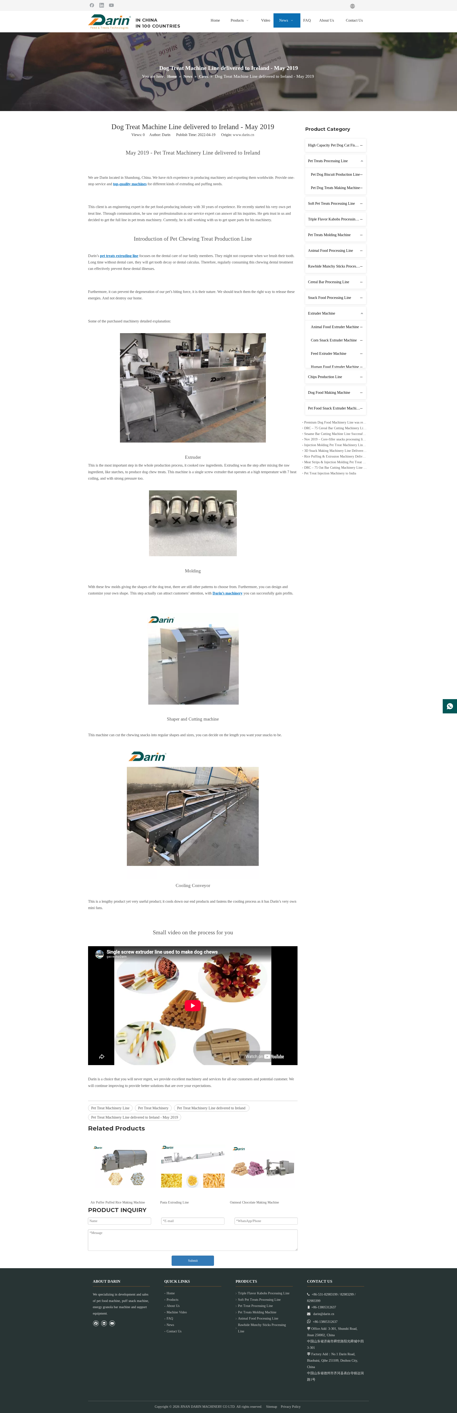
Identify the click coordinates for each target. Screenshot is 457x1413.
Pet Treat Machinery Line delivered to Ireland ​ (211, 1108)
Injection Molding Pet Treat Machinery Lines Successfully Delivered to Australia (335, 445)
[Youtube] (111, 5)
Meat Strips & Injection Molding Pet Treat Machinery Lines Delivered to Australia (335, 462)
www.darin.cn (243, 135)
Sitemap (271, 1406)
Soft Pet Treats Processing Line (331, 203)
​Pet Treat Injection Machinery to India (330, 473)
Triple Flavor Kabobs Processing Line (336, 219)
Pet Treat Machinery (153, 1108)
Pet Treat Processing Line (255, 1306)
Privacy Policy (291, 1406)
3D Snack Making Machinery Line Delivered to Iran (335, 451)
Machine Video (177, 1312)
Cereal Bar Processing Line (328, 282)
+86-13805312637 (325, 1322)
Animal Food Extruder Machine (335, 327)
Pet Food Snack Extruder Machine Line (337, 408)
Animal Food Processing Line (330, 250)
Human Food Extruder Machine (335, 367)
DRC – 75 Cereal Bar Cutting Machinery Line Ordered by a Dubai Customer (335, 428)
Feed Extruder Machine (328, 353)
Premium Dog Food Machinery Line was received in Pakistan (335, 422)
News (170, 1325)
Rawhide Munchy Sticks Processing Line (337, 266)
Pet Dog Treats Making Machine (335, 188)
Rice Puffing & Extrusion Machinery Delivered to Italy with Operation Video (335, 456)
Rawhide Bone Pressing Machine (252, 1202)
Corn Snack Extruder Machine (334, 340)
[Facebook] (92, 5)
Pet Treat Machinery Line (110, 1108)
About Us (173, 1306)
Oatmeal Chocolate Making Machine (184, 1202)
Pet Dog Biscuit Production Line (335, 174)
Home (171, 1293)
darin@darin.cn (323, 1314)
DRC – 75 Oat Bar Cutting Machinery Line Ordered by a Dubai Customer (335, 467)
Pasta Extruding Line (104, 1202)
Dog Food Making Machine (329, 392)
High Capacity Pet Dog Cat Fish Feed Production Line (337, 145)
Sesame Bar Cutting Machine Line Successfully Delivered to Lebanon (335, 434)
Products (172, 1299)
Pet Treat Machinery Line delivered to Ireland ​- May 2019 (134, 1117)
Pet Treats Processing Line (328, 161)
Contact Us (174, 1331)
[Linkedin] (101, 5)
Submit (193, 1260)
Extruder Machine (321, 313)
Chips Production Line (325, 377)
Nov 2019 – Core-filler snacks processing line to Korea (335, 439)
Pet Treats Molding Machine (329, 235)
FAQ (170, 1318)
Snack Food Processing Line (329, 298)
